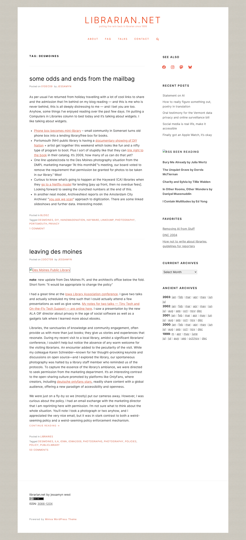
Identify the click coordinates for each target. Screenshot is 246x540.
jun (211, 297)
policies (131, 441)
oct (185, 311)
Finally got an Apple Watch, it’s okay (187, 135)
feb (180, 297)
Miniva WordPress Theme (61, 519)
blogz (44, 215)
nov (192, 311)
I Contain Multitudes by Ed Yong (185, 201)
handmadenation (73, 220)
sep (178, 311)
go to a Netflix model (56, 184)
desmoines (45, 220)
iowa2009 (75, 441)
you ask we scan (61, 199)
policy (34, 445)
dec (199, 311)
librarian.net (123, 20)
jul (164, 301)
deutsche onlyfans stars (74, 381)
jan (174, 297)
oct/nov (194, 338)
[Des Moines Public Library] (49, 270)
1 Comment (37, 228)
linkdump (107, 220)
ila (57, 441)
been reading (186, 152)
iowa (63, 441)
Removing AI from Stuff (179, 228)
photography (125, 220)
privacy (54, 223)
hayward (93, 220)
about (93, 39)
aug (170, 311)
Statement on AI (174, 95)
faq (108, 39)
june (195, 334)
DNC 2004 (170, 235)
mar (188, 297)
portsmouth (38, 223)
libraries (46, 436)
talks (123, 39)
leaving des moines (55, 251)
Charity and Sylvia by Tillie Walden (187, 182)
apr (195, 297)
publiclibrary (50, 445)
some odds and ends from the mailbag (82, 78)
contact (141, 39)
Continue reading (44, 425)
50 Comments (38, 450)
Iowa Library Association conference (91, 294)
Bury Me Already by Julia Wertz (185, 162)
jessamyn (64, 86)
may (203, 297)
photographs (92, 441)
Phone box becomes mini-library (57, 130)
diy (57, 220)
